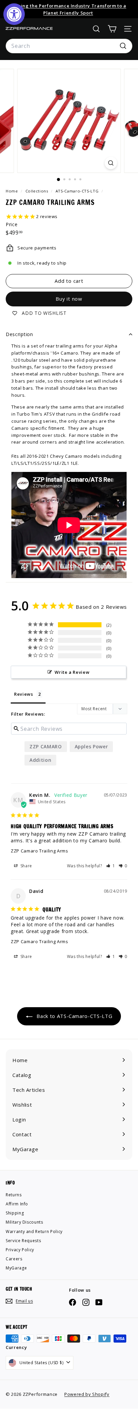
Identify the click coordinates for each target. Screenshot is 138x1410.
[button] (111, 866)
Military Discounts (24, 1222)
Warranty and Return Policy (34, 1231)
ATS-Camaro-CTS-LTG (77, 190)
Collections (37, 190)
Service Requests (23, 1240)
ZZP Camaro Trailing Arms (39, 851)
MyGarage (16, 1268)
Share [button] (25, 866)
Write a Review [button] (72, 672)
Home (12, 190)
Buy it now (69, 298)
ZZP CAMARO (45, 746)
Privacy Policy (20, 1250)
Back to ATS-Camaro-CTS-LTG (74, 1016)
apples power (91, 746)
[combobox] (69, 46)
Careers (14, 1259)
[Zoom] (111, 163)
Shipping (15, 1213)
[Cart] (112, 29)
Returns (14, 1195)
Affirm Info (17, 1204)
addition (40, 760)
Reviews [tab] (23, 694)
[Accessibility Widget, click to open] (14, 14)
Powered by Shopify (87, 1394)
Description (19, 334)
